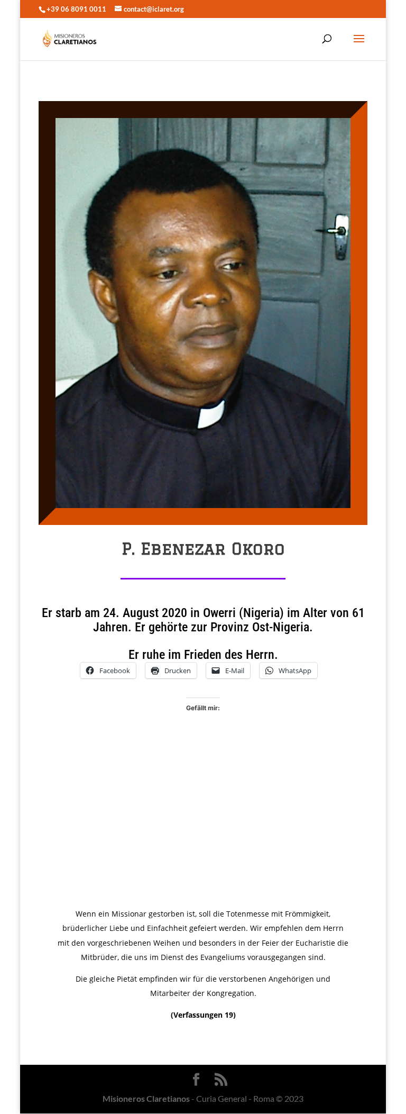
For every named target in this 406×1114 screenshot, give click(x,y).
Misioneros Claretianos (146, 1098)
